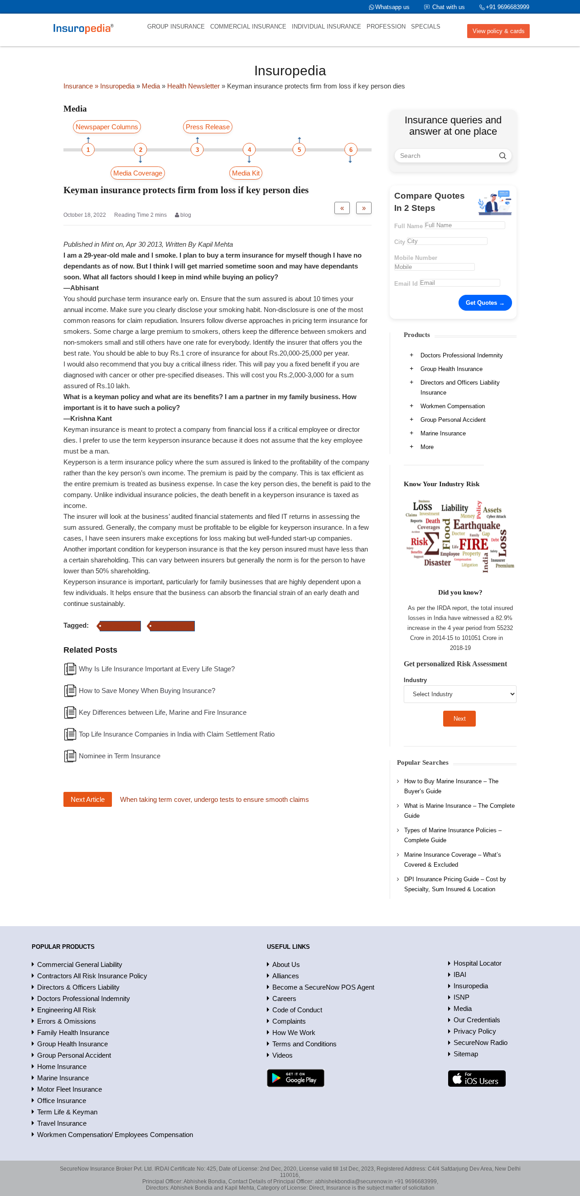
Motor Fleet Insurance (69, 1089)
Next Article (88, 799)
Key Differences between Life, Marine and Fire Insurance (162, 712)
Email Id (406, 283)
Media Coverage (137, 173)
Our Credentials (477, 1020)
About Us (286, 964)
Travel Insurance (62, 1123)
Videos (282, 1055)
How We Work (293, 1032)
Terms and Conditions (304, 1044)
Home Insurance (62, 1066)
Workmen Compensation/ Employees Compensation (115, 1134)
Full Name (408, 226)
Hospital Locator (478, 963)
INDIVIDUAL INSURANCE (326, 26)
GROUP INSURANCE (176, 26)
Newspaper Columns (107, 127)
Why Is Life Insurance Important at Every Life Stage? (157, 669)
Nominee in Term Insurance (119, 756)
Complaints (289, 1021)
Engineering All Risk (66, 1010)
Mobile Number (415, 257)
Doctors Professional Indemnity (461, 355)
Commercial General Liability (79, 964)
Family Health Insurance (73, 1032)
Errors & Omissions (66, 1021)
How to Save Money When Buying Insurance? (147, 690)
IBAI (460, 974)
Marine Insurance (443, 433)
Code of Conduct (297, 1010)
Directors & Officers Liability (78, 987)
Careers (284, 998)
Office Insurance (61, 1100)
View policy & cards (499, 31)
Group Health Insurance (451, 369)
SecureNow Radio (481, 1042)
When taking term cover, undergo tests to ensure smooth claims (214, 799)
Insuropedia (471, 986)
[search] (502, 155)
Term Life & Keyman (67, 1112)
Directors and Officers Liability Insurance (460, 387)
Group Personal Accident (453, 419)
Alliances (285, 976)
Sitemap (466, 1054)
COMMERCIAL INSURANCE (248, 26)
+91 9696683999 (507, 7)
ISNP (461, 997)
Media (463, 1008)
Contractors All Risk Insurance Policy (92, 976)
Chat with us (448, 7)
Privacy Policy (475, 1031)
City (399, 242)
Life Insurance (120, 626)
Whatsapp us (392, 7)
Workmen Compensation (452, 406)
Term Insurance (172, 626)
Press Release (208, 127)
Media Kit (246, 173)
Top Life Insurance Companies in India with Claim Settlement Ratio (177, 734)
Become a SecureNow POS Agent (323, 987)
